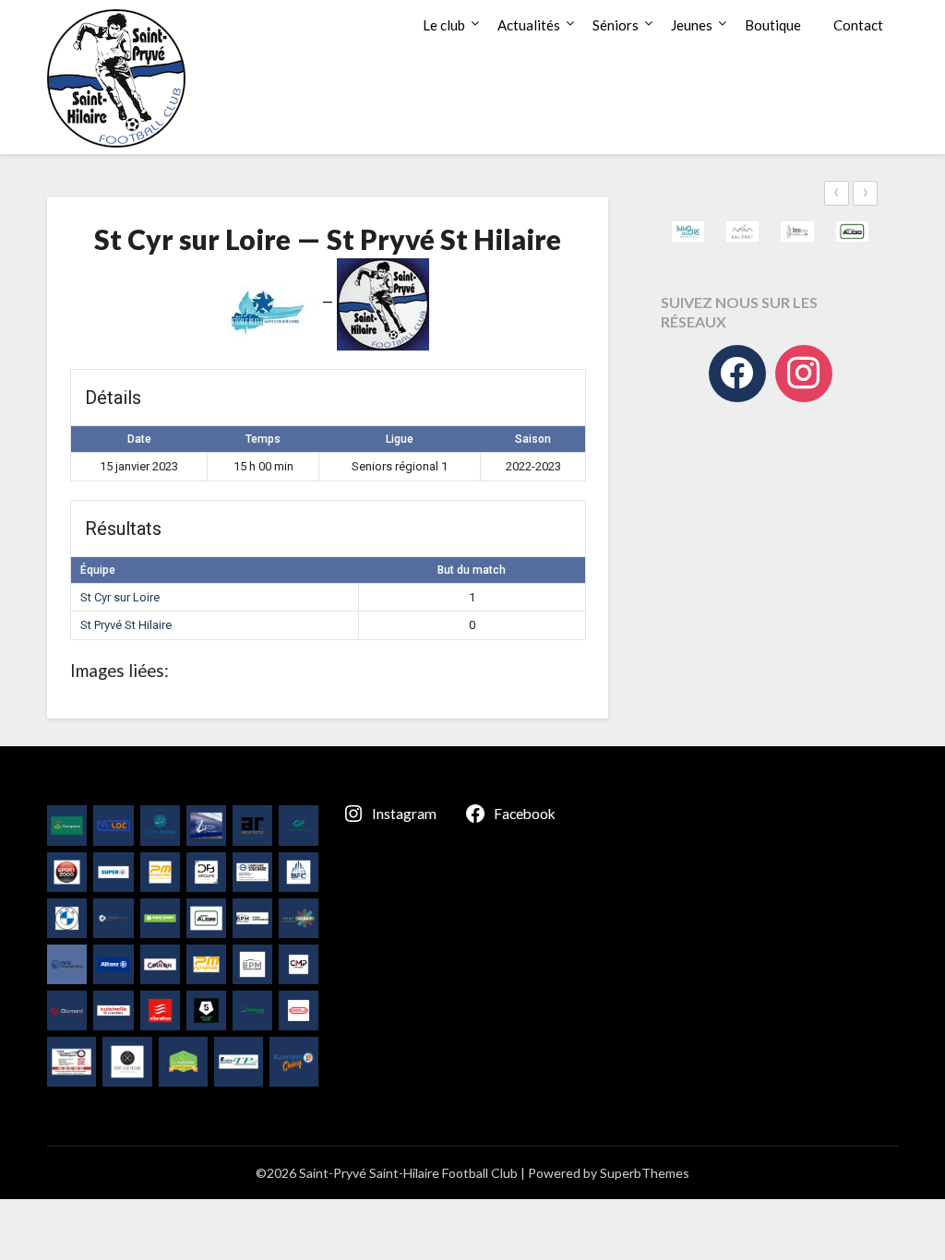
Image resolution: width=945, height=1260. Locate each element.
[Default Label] (804, 373)
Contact (858, 25)
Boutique (773, 25)
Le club (444, 25)
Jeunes (691, 25)
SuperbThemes (644, 1173)
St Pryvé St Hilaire (126, 625)
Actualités (528, 25)
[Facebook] (737, 373)
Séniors (615, 25)
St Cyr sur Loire (120, 597)
